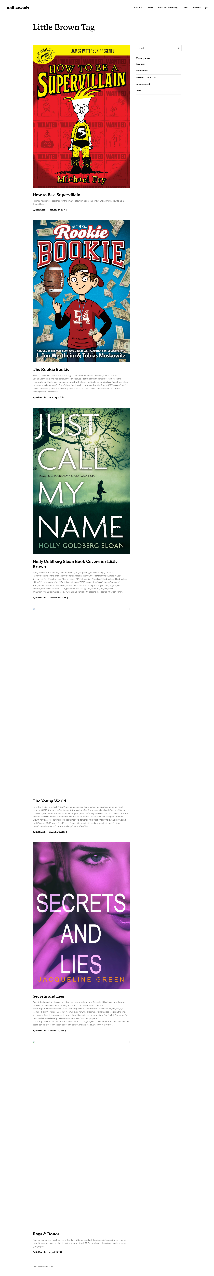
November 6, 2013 (57, 832)
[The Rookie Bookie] (81, 291)
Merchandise (142, 70)
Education (140, 64)
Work (138, 90)
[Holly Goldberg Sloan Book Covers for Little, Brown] (81, 481)
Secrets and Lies (48, 997)
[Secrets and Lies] (81, 915)
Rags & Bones (46, 1234)
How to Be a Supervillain (56, 195)
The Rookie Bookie (51, 370)
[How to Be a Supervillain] (81, 116)
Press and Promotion (145, 77)
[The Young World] (81, 701)
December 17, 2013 (57, 597)
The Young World (49, 801)
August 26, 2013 (55, 1252)
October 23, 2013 (56, 1030)
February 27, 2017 (57, 209)
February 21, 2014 (56, 397)
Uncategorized (143, 84)
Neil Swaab (40, 209)
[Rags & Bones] (81, 1134)
